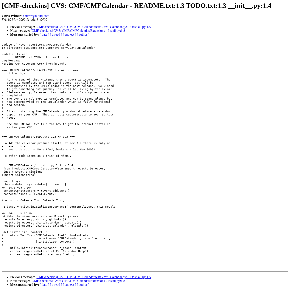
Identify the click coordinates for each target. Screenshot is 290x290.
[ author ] (83, 34)
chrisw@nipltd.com (36, 16)
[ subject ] (69, 34)
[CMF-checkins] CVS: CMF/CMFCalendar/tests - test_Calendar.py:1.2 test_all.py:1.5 (93, 27)
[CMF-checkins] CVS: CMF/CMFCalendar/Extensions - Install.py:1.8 (78, 30)
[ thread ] (56, 34)
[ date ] (44, 34)
